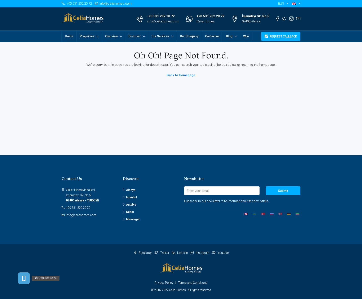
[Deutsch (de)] (287, 213)
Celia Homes (206, 21)
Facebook (145, 252)
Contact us (212, 36)
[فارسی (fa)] (295, 213)
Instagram (202, 252)
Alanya (130, 190)
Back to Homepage (181, 75)
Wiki (246, 36)
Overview (111, 36)
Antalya (131, 204)
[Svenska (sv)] (253, 213)
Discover (134, 36)
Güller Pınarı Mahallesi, (82, 195)
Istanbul (131, 197)
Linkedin (183, 252)
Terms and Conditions (192, 282)
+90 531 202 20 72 (161, 16)
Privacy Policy (164, 282)
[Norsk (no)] (278, 213)
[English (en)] (244, 213)
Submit (283, 191)
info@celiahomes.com (163, 21)
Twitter (165, 252)
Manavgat (133, 219)
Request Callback (283, 36)
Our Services (160, 36)
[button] (296, 3)
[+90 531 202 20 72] (24, 278)
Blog (229, 36)
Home (69, 36)
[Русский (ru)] (270, 213)
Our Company (189, 36)
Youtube (223, 252)
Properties (87, 36)
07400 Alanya (251, 21)
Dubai (130, 212)
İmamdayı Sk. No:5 (255, 16)
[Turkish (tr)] (261, 213)
